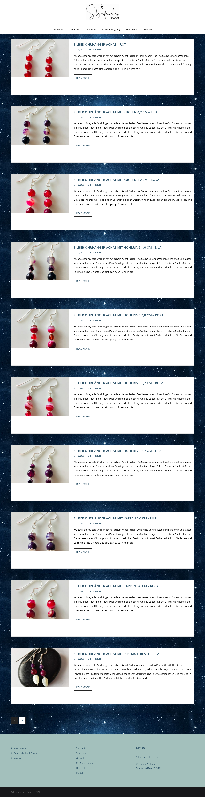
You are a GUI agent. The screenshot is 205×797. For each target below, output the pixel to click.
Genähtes (81, 758)
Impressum (20, 748)
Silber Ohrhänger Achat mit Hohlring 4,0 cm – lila (117, 247)
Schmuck (81, 753)
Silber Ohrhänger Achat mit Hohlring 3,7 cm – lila (117, 451)
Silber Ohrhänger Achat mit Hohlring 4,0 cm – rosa (118, 315)
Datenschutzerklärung (25, 753)
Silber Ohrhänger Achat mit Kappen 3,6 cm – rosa (116, 586)
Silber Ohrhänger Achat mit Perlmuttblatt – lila (116, 654)
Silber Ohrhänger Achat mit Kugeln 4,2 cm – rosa (116, 180)
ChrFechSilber (94, 49)
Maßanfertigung (85, 763)
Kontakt (18, 758)
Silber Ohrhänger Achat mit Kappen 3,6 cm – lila (115, 518)
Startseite (81, 748)
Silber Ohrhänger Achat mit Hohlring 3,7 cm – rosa (118, 383)
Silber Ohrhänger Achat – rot (100, 44)
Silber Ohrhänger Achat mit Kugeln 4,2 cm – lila (115, 112)
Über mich (81, 768)
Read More (83, 77)
